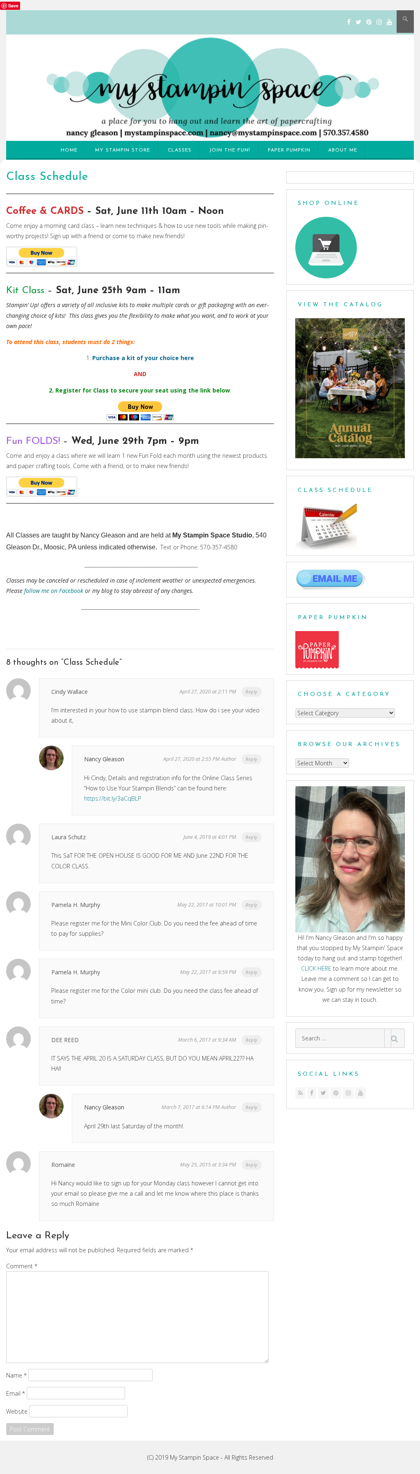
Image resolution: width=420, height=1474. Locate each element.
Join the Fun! (229, 150)
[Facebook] (349, 22)
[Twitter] (358, 22)
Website (16, 1411)
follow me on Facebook (53, 591)
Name (16, 1375)
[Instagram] (379, 22)
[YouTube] (389, 22)
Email (15, 1393)
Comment (21, 1266)
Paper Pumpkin (289, 150)
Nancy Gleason (104, 759)
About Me (342, 150)
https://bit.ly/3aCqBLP (112, 798)
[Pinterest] (369, 22)
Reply (252, 692)
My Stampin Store (122, 150)
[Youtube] (360, 1093)
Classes (180, 150)
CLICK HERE (316, 968)
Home (69, 150)
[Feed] (300, 1093)
